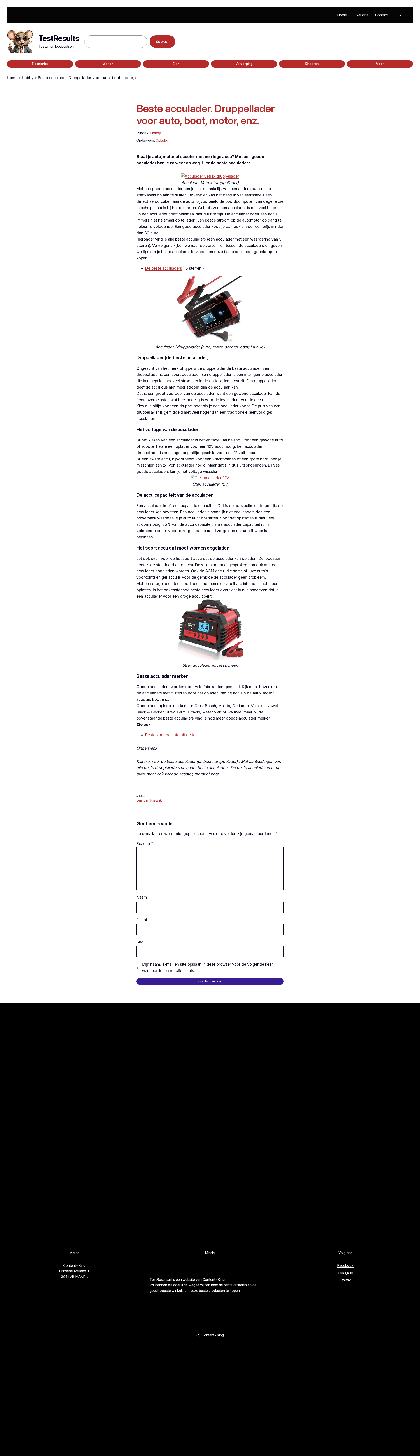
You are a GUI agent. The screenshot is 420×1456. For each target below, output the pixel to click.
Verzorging (244, 64)
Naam (141, 897)
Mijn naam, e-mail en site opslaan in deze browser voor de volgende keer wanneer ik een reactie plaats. (207, 967)
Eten (176, 64)
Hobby (27, 77)
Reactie (144, 843)
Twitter (345, 1280)
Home (12, 77)
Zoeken (162, 41)
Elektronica (40, 64)
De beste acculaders (163, 268)
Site (139, 942)
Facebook (345, 1265)
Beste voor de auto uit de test (172, 734)
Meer (380, 64)
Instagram (345, 1272)
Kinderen (312, 64)
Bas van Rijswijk (149, 800)
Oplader (162, 140)
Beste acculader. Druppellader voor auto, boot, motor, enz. (205, 114)
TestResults (58, 38)
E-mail (142, 919)
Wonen (108, 64)
